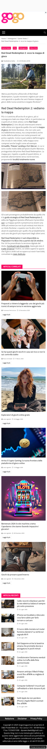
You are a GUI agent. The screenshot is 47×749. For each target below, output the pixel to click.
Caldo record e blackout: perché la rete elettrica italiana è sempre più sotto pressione (31, 604)
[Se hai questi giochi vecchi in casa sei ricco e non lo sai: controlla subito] (23, 334)
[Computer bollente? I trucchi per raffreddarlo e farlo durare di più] (7, 689)
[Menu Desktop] (3, 32)
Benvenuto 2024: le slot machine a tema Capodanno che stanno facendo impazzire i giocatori (20, 526)
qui (2, 223)
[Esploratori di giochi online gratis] (23, 389)
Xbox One (33, 48)
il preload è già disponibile (18, 246)
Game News (6, 48)
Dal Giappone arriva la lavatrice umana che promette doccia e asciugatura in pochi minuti (30, 646)
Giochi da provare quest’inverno (15, 574)
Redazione (9, 718)
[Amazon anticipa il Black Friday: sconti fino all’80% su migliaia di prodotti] (7, 674)
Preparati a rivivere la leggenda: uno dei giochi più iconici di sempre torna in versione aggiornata (22, 304)
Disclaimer (22, 718)
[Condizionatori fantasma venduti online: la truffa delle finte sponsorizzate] (7, 660)
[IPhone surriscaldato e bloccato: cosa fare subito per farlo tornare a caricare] (7, 618)
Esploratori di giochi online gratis (15, 415)
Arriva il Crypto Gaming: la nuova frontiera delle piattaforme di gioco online (21, 461)
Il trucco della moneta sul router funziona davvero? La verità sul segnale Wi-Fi (31, 632)
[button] (45, 32)
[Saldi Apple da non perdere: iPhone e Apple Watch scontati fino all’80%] (7, 701)
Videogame (23, 48)
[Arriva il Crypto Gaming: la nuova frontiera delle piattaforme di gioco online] (23, 442)
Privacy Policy (36, 718)
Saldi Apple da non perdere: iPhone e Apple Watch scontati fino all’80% (30, 701)
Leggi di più (6, 315)
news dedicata (19, 254)
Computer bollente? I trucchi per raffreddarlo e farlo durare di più (31, 687)
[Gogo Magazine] (12, 20)
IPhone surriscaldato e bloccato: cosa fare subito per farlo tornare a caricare (31, 618)
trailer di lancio (7, 248)
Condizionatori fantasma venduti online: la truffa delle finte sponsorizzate (31, 660)
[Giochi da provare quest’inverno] (23, 557)
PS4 (14, 48)
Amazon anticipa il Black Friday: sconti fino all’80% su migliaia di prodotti (30, 674)
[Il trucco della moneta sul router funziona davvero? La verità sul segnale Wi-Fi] (7, 632)
